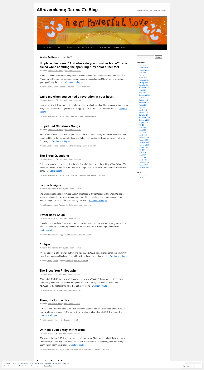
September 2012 (144, 95)
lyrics (81, 349)
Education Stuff (69, 47)
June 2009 (142, 152)
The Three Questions (54, 155)
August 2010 (143, 122)
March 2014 (143, 77)
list (62, 320)
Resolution (70, 116)
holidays (74, 205)
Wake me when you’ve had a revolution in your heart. (77, 96)
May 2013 (142, 92)
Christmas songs (72, 349)
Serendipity (70, 175)
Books (57, 47)
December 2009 (144, 142)
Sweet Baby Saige (52, 215)
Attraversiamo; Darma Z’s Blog (67, 9)
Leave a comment (83, 87)
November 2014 (144, 70)
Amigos (45, 244)
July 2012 (142, 97)
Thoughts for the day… (56, 300)
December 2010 (144, 115)
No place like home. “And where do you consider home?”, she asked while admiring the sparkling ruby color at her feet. (83, 65)
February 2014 (144, 80)
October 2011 (143, 100)
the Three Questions (82, 175)
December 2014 (144, 67)
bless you (63, 290)
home (73, 87)
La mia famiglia (50, 185)
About (49, 47)
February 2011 (144, 112)
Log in (141, 177)
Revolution (79, 116)
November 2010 (144, 117)
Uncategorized (52, 87)
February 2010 (144, 137)
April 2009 (142, 157)
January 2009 (143, 165)
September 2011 (144, 102)
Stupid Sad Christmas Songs (60, 126)
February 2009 (144, 162)
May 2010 (142, 130)
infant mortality (71, 234)
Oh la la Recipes (103, 47)
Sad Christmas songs (74, 146)
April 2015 (142, 65)
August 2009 (143, 147)
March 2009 (143, 160)
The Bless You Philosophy (58, 270)
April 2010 (142, 132)
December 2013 (144, 85)
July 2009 (142, 150)
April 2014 (142, 75)
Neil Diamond (89, 349)
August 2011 (143, 105)
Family (68, 87)
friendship (69, 260)
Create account (143, 175)
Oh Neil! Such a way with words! (62, 329)
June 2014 (142, 72)
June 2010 (142, 127)
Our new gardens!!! (120, 47)
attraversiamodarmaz (73, 70)
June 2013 (142, 90)
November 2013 (144, 87)
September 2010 (144, 120)
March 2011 (143, 110)
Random (50, 320)
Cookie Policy (48, 366)
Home (42, 47)
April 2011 (142, 107)
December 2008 (144, 167)
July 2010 (142, 125)
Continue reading (74, 82)
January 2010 (143, 140)
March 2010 (143, 135)
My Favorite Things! (86, 47)
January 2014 (143, 82)
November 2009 (144, 145)
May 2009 (142, 155)
